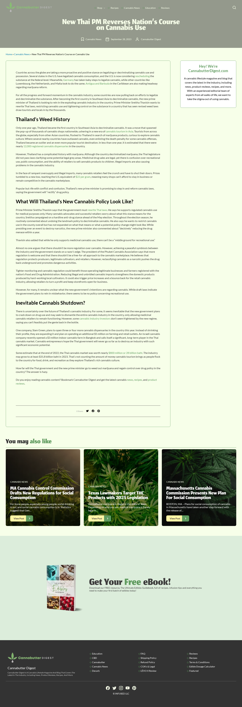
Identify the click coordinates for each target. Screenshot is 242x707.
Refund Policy (148, 662)
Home (9, 54)
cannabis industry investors (94, 318)
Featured (194, 670)
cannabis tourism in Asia (119, 131)
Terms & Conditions (199, 662)
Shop (99, 7)
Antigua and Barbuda (98, 83)
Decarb (96, 670)
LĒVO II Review (148, 670)
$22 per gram (83, 176)
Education (150, 7)
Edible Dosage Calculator (202, 666)
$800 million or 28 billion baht (125, 352)
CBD (94, 657)
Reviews (165, 7)
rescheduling (142, 76)
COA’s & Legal (148, 666)
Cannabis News (132, 7)
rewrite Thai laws (97, 209)
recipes (138, 379)
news (130, 379)
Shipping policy (148, 657)
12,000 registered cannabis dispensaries (45, 146)
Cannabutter (98, 662)
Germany (68, 79)
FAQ (143, 653)
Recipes (115, 7)
